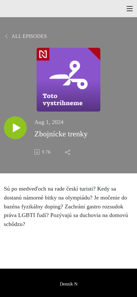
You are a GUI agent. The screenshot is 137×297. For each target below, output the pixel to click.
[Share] (68, 152)
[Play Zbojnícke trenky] (15, 127)
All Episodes (29, 36)
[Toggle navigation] (129, 9)
